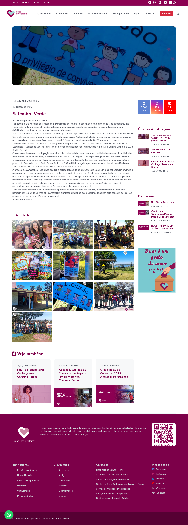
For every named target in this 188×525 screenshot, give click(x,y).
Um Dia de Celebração (163, 202)
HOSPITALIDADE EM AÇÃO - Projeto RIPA (162, 227)
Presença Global (25, 496)
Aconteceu (64, 470)
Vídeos (62, 496)
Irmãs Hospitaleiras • (31, 518)
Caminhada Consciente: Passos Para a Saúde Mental (162, 214)
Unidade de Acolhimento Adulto (112, 498)
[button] (177, 14)
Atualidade (62, 13)
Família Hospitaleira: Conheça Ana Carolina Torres (30, 373)
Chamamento (66, 491)
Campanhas (65, 480)
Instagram (161, 474)
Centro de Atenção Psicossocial (112, 479)
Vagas (15, 2)
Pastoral (21, 485)
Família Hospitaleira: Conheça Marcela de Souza (162, 164)
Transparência (121, 13)
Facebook (161, 469)
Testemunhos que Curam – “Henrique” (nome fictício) (162, 138)
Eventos (63, 485)
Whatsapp (161, 488)
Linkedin (160, 478)
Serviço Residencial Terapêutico (112, 493)
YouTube (160, 483)
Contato (149, 13)
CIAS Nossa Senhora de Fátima (112, 474)
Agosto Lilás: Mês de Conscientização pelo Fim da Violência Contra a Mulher (72, 375)
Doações (166, 13)
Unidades (78, 13)
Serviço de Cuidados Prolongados (113, 489)
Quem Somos (44, 13)
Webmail (25, 2)
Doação (36, 2)
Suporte (47, 2)
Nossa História (24, 475)
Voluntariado (23, 491)
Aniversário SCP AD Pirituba (161, 151)
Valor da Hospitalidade (28, 480)
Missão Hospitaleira (27, 470)
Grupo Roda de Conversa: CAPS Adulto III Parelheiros (114, 373)
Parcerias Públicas (98, 13)
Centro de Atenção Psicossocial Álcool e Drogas (120, 484)
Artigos (63, 475)
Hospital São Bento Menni (109, 470)
